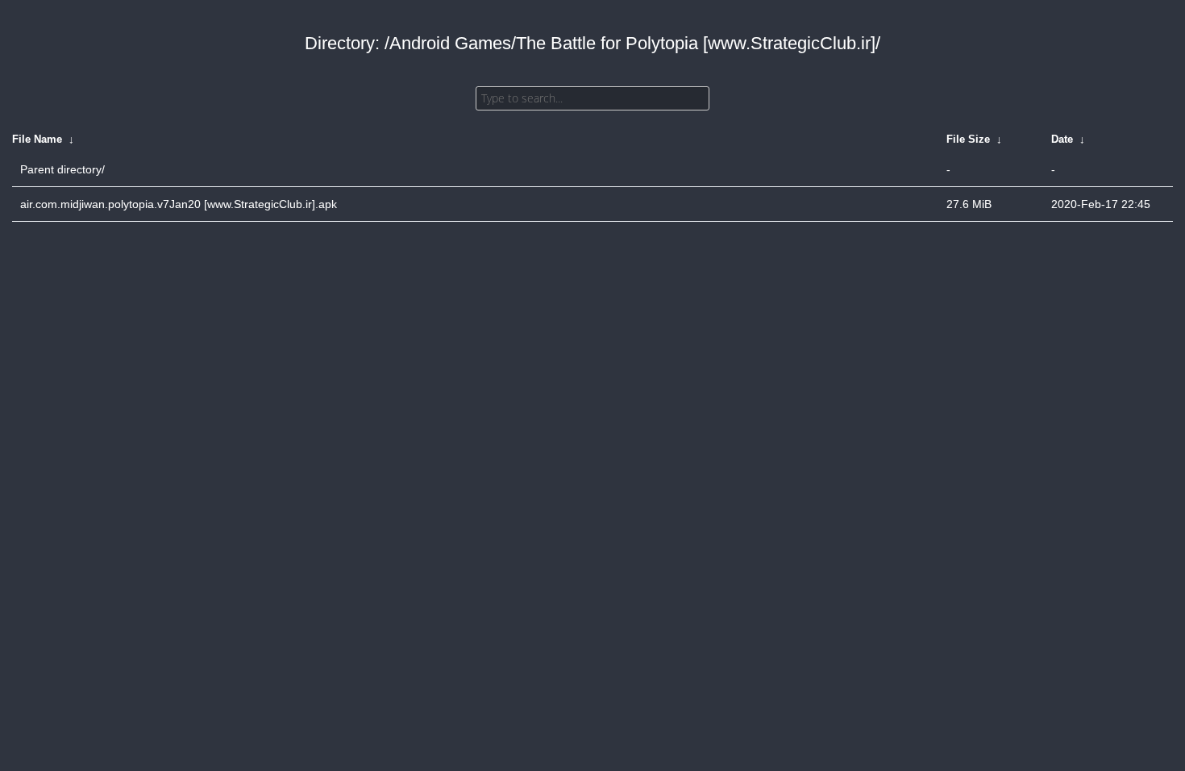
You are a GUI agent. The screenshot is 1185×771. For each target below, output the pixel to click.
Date (1062, 139)
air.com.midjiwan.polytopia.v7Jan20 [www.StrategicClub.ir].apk (178, 204)
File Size (968, 139)
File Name (37, 139)
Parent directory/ (62, 169)
